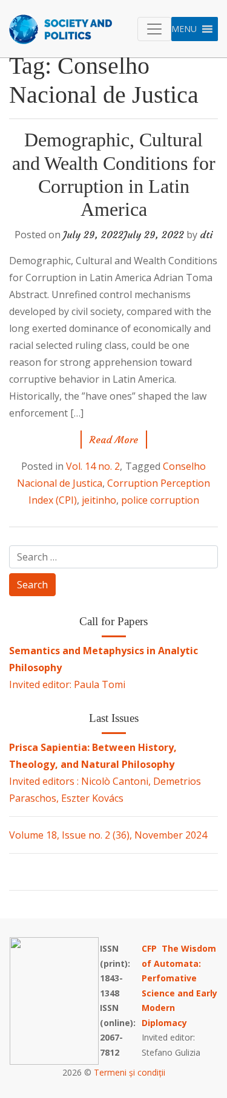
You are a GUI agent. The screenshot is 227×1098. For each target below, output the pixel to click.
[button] (184, 29)
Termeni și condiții (129, 1072)
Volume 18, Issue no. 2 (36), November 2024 (108, 835)
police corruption (160, 500)
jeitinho (99, 500)
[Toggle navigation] (154, 29)
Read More (114, 440)
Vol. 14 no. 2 (93, 466)
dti (206, 235)
